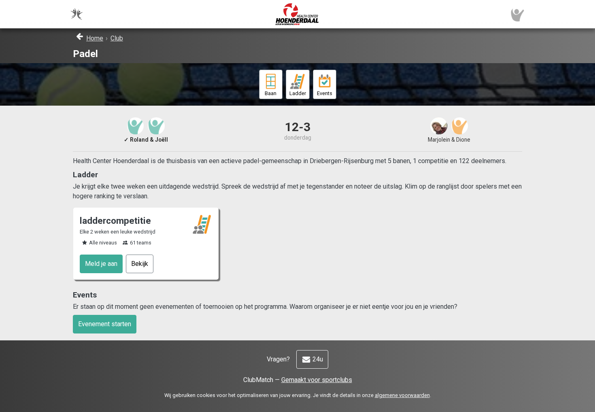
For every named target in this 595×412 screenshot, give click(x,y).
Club (116, 38)
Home (94, 38)
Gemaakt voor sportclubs (316, 380)
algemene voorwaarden (402, 395)
